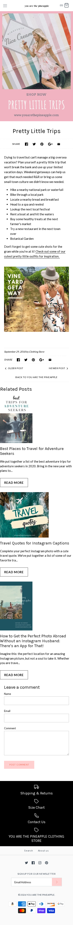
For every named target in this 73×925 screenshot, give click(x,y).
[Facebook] (33, 862)
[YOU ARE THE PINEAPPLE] (36, 5)
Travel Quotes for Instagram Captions (34, 543)
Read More (14, 482)
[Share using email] (58, 144)
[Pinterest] (46, 862)
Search (28, 850)
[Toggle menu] (5, 5)
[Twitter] (26, 862)
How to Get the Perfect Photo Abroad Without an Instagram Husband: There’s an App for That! (33, 641)
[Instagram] (39, 862)
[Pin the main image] (41, 144)
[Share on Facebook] (26, 144)
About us (43, 850)
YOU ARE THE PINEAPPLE (41, 894)
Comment (10, 728)
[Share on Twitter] (34, 144)
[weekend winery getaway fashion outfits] (36, 299)
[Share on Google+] (50, 144)
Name (7, 693)
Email (7, 711)
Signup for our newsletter (36, 873)
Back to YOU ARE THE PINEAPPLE (36, 377)
